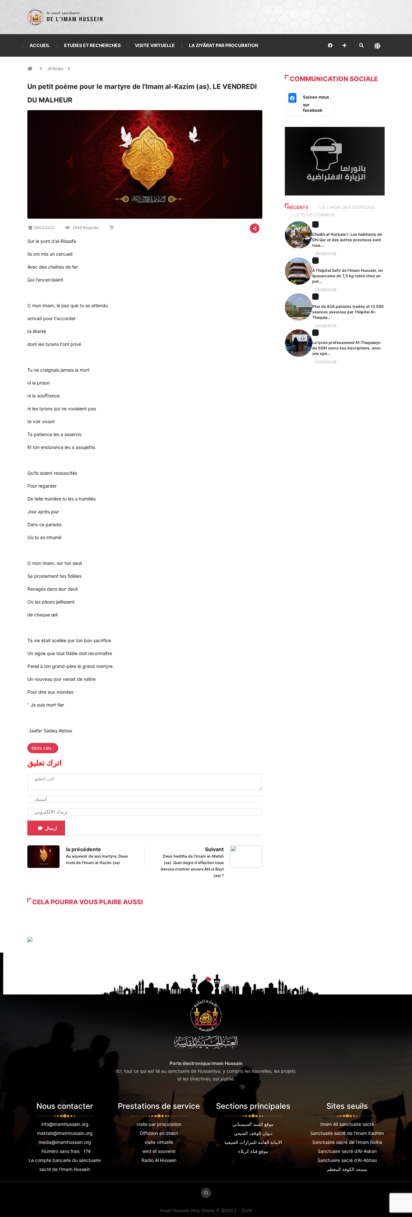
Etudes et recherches (92, 45)
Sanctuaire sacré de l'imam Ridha (347, 1142)
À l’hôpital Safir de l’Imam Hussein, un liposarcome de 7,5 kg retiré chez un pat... (347, 276)
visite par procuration (158, 1124)
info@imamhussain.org (65, 1124)
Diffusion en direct (159, 1133)
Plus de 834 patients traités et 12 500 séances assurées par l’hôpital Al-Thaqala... (348, 312)
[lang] (377, 45)
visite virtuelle (159, 1142)
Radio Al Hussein (159, 1160)
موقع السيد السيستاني (253, 1124)
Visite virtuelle (155, 45)
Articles (55, 68)
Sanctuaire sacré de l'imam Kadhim (347, 1133)
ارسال (51, 828)
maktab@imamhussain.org (65, 1133)
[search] (361, 45)
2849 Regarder (85, 227)
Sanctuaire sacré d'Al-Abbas (347, 1160)
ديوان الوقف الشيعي (253, 1133)
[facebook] (330, 45)
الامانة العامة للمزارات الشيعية (253, 1142)
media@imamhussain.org (65, 1142)
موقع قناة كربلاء (253, 1151)
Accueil (40, 45)
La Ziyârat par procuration (223, 45)
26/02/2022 (44, 227)
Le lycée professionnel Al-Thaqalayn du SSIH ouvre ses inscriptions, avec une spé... (346, 348)
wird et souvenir (159, 1151)
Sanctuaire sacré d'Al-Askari (347, 1151)
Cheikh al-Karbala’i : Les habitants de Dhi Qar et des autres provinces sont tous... (347, 240)
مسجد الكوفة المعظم (347, 1169)
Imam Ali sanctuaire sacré (347, 1124)
